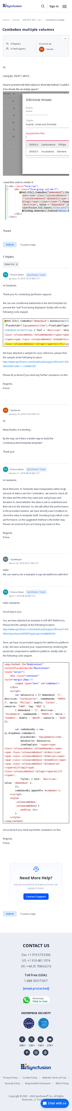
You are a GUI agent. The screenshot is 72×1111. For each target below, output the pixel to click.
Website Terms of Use (54, 1077)
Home (6, 19)
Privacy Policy (10, 1077)
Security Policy (12, 1083)
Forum (15, 19)
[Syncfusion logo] (17, 5)
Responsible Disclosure (38, 1083)
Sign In (54, 6)
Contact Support (36, 896)
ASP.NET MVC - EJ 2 (32, 19)
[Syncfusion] (36, 1066)
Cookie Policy (30, 1077)
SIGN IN (10, 913)
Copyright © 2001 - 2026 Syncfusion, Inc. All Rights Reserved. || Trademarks (36, 1097)
